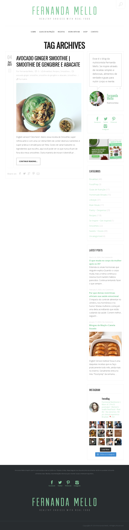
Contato (94, 32)
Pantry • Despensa (97, 210)
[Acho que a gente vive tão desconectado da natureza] (109, 441)
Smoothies (65, 71)
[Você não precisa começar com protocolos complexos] (101, 424)
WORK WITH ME (74, 32)
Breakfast (48, 71)
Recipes (56, 71)
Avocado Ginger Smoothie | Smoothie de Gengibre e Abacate (48, 61)
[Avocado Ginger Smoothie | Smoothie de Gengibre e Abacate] (48, 107)
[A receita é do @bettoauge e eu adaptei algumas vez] (101, 441)
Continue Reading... (28, 161)
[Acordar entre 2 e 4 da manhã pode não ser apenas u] (109, 424)
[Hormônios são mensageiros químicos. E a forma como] (92, 424)
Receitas (61, 32)
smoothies (72, 75)
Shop (85, 32)
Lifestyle (92, 200)
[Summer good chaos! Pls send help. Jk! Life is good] (92, 433)
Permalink (23, 79)
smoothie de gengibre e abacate (53, 75)
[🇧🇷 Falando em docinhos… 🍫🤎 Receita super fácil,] (109, 433)
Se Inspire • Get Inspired (100, 220)
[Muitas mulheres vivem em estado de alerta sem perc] (118, 441)
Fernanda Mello (26, 71)
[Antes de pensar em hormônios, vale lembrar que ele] (118, 424)
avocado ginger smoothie (27, 75)
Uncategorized (95, 236)
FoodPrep (93, 184)
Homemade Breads (98, 194)
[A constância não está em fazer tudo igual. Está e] (101, 433)
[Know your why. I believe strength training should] (92, 441)
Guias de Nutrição (47, 32)
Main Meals (94, 205)
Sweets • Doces (96, 231)
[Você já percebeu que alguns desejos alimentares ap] (118, 433)
